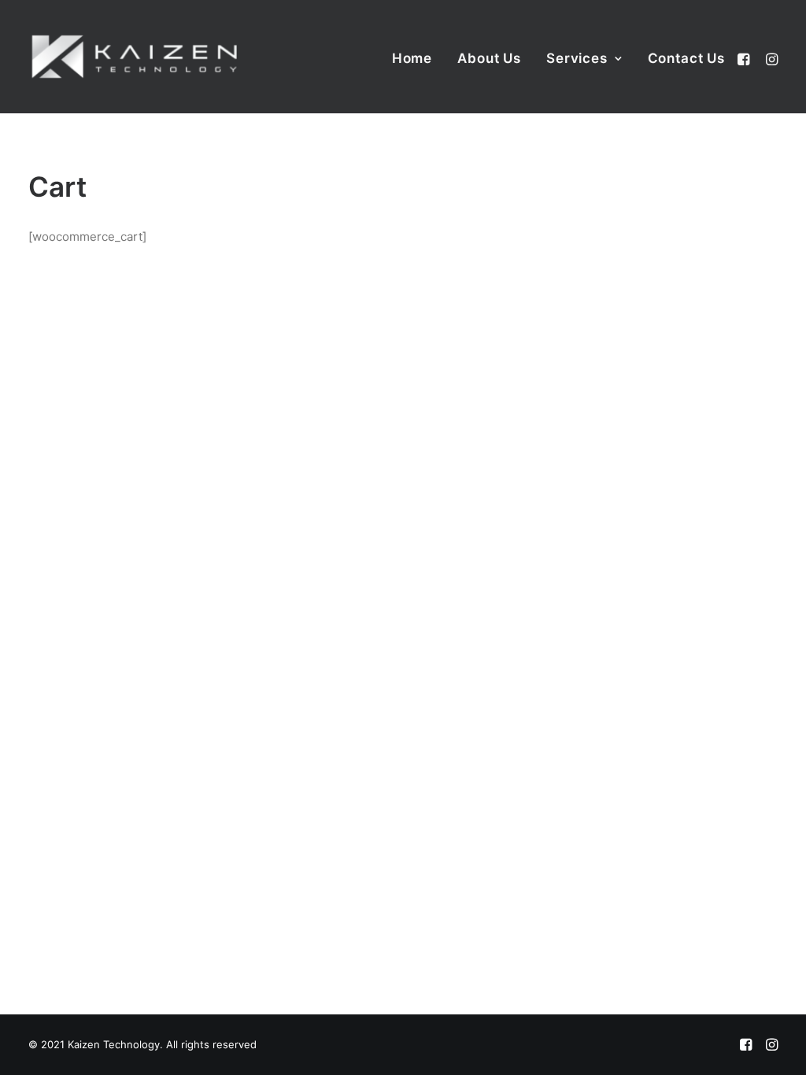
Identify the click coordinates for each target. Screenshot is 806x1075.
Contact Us (687, 58)
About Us (489, 58)
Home (412, 58)
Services (577, 58)
